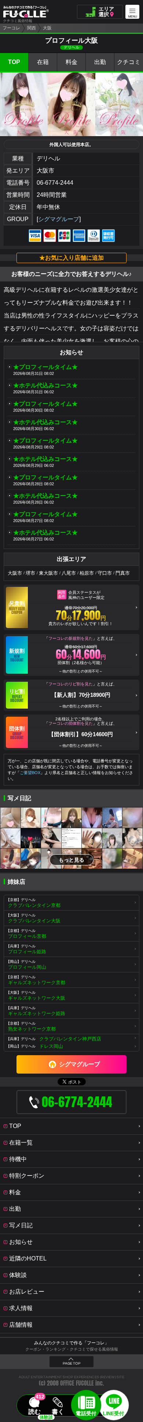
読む (35, 1411)
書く (58, 1411)
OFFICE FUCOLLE (77, 1383)
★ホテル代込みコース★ (45, 385)
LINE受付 (113, 1413)
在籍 (43, 62)
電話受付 (86, 1413)
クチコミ (128, 62)
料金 (71, 62)
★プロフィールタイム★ (45, 367)
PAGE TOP (71, 1363)
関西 (31, 28)
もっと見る (71, 860)
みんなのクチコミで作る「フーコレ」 (71, 1342)
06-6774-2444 (55, 183)
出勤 (100, 62)
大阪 (47, 28)
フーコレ (11, 28)
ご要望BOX (30, 772)
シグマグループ (58, 219)
